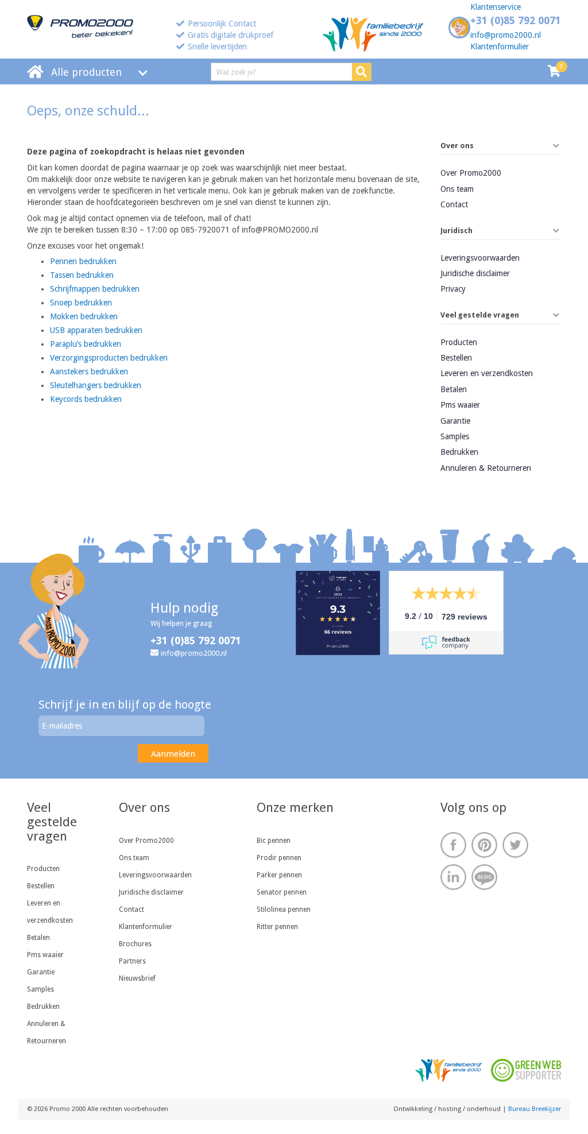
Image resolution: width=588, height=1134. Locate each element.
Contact (454, 204)
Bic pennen (274, 841)
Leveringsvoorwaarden (480, 257)
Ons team (457, 188)
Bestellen (456, 357)
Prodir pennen (279, 858)
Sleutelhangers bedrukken (95, 385)
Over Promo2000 (470, 172)
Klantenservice (495, 6)
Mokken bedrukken (84, 316)
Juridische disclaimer (475, 273)
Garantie (455, 420)
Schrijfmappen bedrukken (95, 288)
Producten (458, 342)
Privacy (453, 288)
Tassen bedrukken (82, 275)
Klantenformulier (499, 46)
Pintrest (484, 845)
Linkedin (453, 877)
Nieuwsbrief (137, 978)
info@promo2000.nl (505, 35)
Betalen (453, 389)
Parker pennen (279, 875)
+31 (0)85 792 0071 (515, 20)
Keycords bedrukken (86, 399)
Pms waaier (460, 404)
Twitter (515, 845)
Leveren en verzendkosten (486, 373)
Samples (454, 436)
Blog (484, 877)
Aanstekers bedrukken (89, 371)
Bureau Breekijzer (534, 1109)
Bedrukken (459, 451)
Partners (132, 961)
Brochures (135, 944)
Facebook (453, 845)
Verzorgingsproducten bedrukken (109, 357)
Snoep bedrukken (81, 302)
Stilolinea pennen (284, 909)
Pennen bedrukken (83, 261)
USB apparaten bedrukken (96, 330)
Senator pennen (282, 892)
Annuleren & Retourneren (485, 468)
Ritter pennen (277, 927)
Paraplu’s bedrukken (85, 344)
